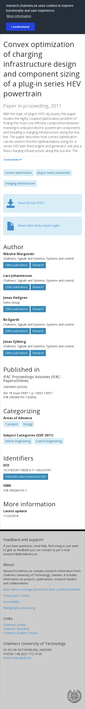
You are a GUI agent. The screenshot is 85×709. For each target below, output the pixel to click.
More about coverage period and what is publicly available (42, 589)
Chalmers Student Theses (20, 633)
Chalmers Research (16, 629)
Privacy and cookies (16, 595)
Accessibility (11, 602)
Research (38, 265)
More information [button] (19, 16)
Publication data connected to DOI (26, 476)
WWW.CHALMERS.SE (17, 658)
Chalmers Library (14, 625)
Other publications (16, 265)
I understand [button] (20, 26)
